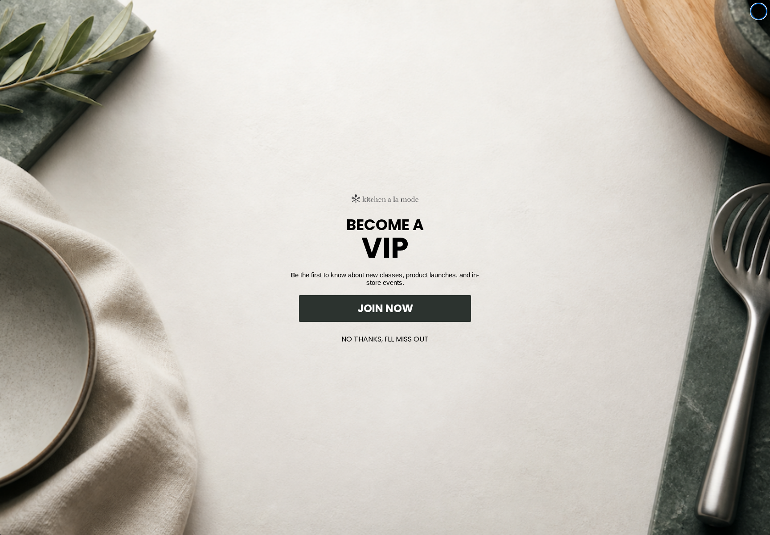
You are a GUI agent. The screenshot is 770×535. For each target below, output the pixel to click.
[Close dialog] (758, 11)
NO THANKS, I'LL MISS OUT (385, 337)
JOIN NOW (385, 308)
